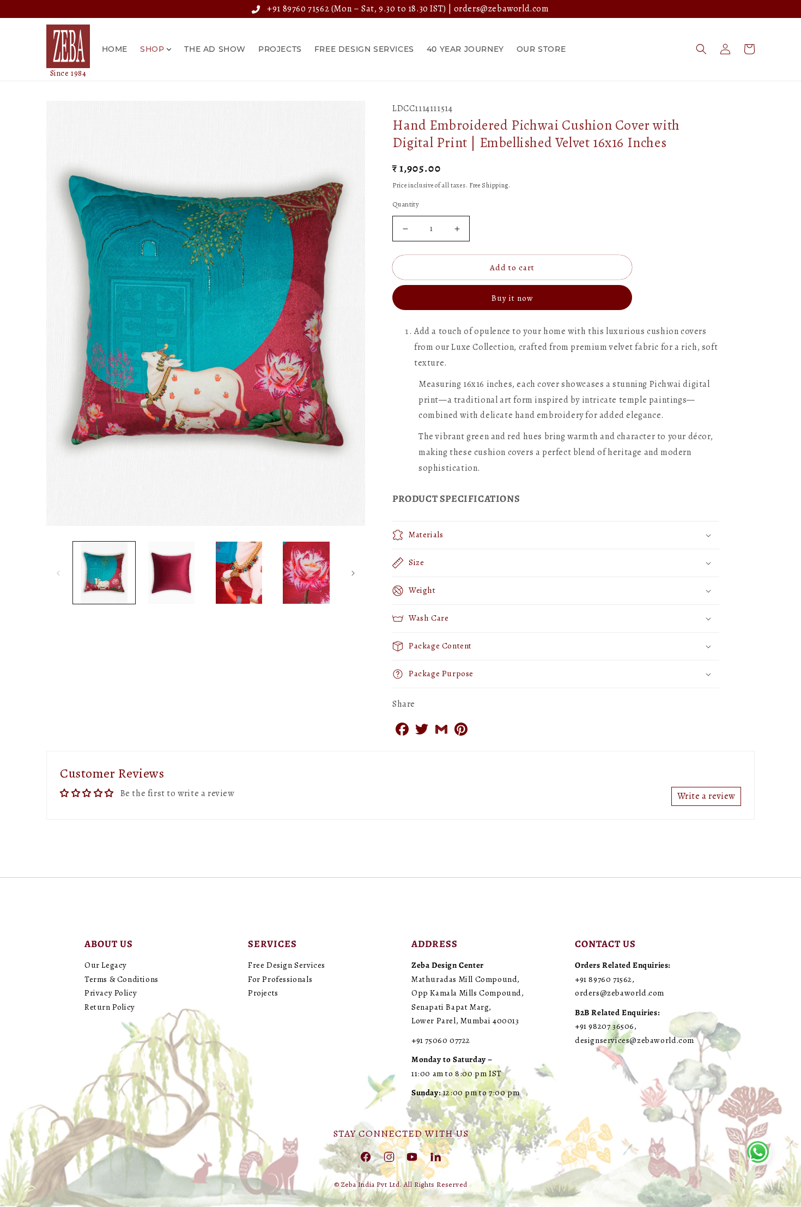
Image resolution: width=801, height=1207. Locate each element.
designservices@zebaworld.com (634, 1040)
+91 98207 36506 (604, 1026)
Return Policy (109, 1007)
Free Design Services (286, 965)
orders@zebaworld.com (501, 9)
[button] (701, 49)
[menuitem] (115, 49)
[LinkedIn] (435, 1156)
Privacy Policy (110, 992)
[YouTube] (412, 1156)
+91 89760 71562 (296, 9)
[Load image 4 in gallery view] (306, 573)
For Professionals (280, 979)
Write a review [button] (706, 796)
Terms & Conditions (121, 979)
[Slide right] (353, 573)
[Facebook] (366, 1156)
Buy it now (512, 298)
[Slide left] (58, 573)
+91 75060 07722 (440, 1040)
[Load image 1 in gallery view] (104, 573)
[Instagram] (389, 1156)
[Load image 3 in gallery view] (239, 573)
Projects (263, 992)
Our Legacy (105, 965)
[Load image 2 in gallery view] (172, 573)
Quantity (405, 204)
